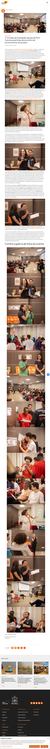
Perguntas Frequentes (22, 735)
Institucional (8, 36)
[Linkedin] (34, 703)
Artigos (3, 735)
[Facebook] (37, 703)
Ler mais (3, 685)
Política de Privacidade (18, 743)
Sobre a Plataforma (22, 714)
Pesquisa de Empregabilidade (24, 720)
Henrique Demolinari (15, 93)
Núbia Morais (30, 171)
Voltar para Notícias (9, 9)
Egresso (3, 714)
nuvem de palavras (38, 226)
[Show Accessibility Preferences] (3, 11)
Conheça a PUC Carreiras (23, 712)
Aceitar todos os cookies (34, 746)
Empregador (4, 717)
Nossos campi (21, 732)
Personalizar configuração (7, 746)
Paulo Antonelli (29, 96)
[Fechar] (48, 738)
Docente (4, 720)
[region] (25, 742)
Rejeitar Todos (44, 746)
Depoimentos (36, 714)
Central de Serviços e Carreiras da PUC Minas (23, 49)
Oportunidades (5, 727)
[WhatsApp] (42, 703)
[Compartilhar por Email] (21, 648)
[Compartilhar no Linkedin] (15, 648)
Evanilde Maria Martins (39, 127)
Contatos (20, 729)
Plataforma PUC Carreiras (35, 98)
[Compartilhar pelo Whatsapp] (18, 648)
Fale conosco (20, 727)
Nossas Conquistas (21, 717)
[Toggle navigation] (47, 2)
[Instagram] (31, 703)
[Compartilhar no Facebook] (12, 648)
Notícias (4, 732)
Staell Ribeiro (25, 90)
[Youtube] (39, 703)
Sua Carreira (36, 712)
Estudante (4, 712)
